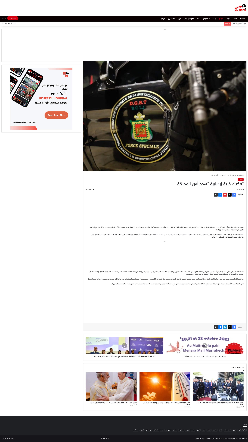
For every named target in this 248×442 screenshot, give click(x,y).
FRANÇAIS (13, 18)
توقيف (187, 430)
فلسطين (156, 430)
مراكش (135, 430)
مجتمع (221, 18)
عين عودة (167, 430)
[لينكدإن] (225, 327)
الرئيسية (242, 18)
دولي (179, 18)
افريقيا (163, 18)
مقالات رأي (171, 18)
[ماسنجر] (220, 195)
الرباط (220, 430)
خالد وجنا (181, 430)
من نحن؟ (4, 438)
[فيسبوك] (234, 195)
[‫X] (230, 195)
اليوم (209, 430)
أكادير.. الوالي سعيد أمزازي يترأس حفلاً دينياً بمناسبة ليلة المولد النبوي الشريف (113, 402)
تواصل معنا (10, 438)
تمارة (193, 430)
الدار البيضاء (228, 430)
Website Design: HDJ (213, 438)
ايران (198, 430)
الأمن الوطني (242, 430)
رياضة (214, 18)
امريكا (203, 430)
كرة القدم (148, 430)
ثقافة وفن (206, 18)
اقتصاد (235, 18)
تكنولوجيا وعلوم (189, 18)
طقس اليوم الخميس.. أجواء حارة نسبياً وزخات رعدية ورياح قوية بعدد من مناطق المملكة (166, 403)
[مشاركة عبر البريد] (216, 195)
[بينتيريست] (225, 195)
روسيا (174, 430)
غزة (162, 430)
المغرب (214, 430)
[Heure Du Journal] (240, 8)
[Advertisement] (165, 44)
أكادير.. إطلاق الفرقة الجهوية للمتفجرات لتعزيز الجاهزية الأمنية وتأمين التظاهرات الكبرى (220, 403)
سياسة (228, 18)
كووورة (142, 430)
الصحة (198, 18)
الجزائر (234, 430)
